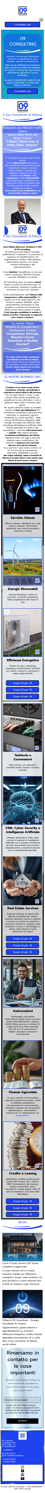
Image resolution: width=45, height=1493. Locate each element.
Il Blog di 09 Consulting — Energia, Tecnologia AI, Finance (20, 1322)
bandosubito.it (22, 1115)
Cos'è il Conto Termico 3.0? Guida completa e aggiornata (20, 1265)
